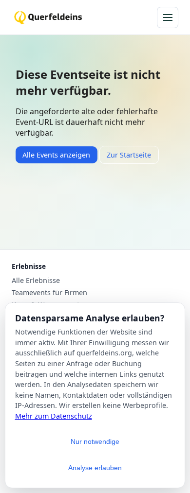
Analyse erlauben (95, 468)
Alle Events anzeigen (56, 154)
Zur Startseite (129, 154)
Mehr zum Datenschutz (53, 416)
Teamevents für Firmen (49, 292)
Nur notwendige (95, 441)
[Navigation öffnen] (167, 17)
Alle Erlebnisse (36, 280)
